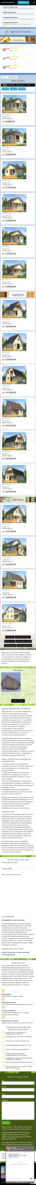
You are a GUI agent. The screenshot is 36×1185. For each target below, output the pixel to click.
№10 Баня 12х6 (7, 623)
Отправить (6, 1123)
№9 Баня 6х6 (6, 385)
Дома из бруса (9, 637)
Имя (3, 1080)
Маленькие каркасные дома (24, 645)
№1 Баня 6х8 (6, 418)
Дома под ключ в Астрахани (21, 32)
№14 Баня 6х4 (6, 147)
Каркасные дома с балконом (24, 641)
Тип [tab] (5, 85)
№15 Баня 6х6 (6, 180)
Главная (4, 77)
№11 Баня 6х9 (6, 484)
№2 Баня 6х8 (6, 590)
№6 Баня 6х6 (6, 352)
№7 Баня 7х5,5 (6, 213)
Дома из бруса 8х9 (9, 641)
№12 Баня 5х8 (6, 557)
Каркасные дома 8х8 (10, 645)
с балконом (13, 89)
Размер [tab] (12, 85)
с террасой (5, 89)
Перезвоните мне (23, 2)
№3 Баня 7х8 (6, 246)
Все (29, 85)
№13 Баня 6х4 (6, 114)
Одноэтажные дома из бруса (23, 637)
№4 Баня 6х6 (6, 319)
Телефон (4, 1087)
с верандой (22, 89)
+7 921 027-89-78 (7, 2)
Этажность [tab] (21, 85)
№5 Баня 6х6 (6, 524)
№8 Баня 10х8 (6, 279)
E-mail (3, 1093)
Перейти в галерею (17, 701)
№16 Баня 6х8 (6, 451)
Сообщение (5, 1100)
